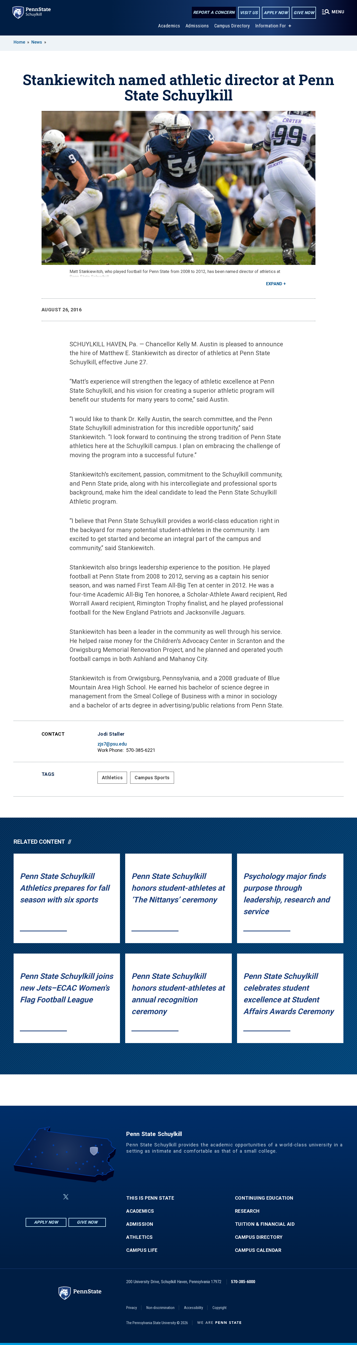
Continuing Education (264, 1198)
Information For (270, 25)
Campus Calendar (258, 1250)
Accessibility (193, 1308)
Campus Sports (152, 777)
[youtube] (78, 1197)
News (36, 42)
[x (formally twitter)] (65, 1197)
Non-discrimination (160, 1308)
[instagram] (92, 1197)
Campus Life (142, 1250)
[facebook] (39, 1197)
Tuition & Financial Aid (265, 1224)
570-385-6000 (243, 1281)
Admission (139, 1224)
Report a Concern (214, 12)
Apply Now (276, 12)
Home (19, 42)
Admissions (197, 25)
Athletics (112, 777)
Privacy (131, 1308)
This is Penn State (150, 1198)
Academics (169, 25)
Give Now (303, 12)
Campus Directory (232, 25)
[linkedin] (53, 1197)
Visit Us (249, 12)
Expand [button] (274, 283)
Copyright (219, 1308)
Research (247, 1211)
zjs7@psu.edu (112, 744)
